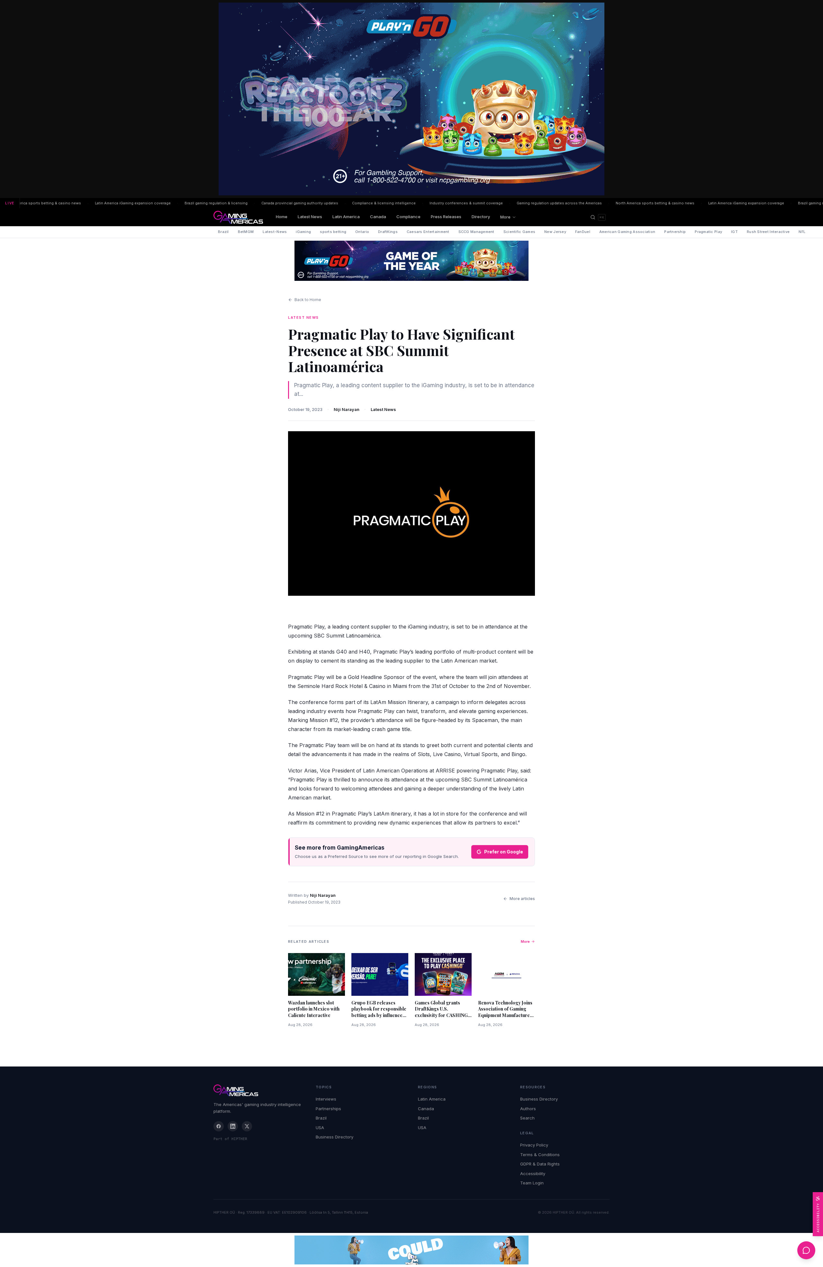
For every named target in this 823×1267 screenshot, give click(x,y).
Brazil (223, 231)
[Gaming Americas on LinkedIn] (233, 1126)
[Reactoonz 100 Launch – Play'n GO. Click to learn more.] (411, 99)
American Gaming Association (627, 231)
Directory (481, 216)
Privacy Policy (534, 1144)
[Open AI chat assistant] (806, 1250)
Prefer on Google (503, 851)
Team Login (532, 1182)
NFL (802, 231)
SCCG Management (476, 231)
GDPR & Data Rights (540, 1163)
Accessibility (532, 1173)
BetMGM (246, 231)
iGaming (303, 231)
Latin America (346, 216)
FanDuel (582, 231)
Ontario (362, 231)
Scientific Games (519, 231)
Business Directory (334, 1136)
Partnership (675, 231)
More (505, 216)
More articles (522, 898)
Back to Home (307, 299)
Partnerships (328, 1108)
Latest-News (275, 231)
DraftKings (388, 231)
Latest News (310, 216)
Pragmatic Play (708, 231)
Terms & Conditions (540, 1154)
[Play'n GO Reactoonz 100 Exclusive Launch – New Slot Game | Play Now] (411, 261)
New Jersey (555, 231)
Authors (528, 1108)
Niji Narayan (346, 409)
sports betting (333, 231)
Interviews (326, 1099)
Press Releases (446, 216)
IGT (734, 231)
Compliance (408, 216)
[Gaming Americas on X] (247, 1126)
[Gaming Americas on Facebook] (218, 1126)
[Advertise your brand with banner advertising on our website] (411, 1250)
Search (527, 1117)
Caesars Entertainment (428, 231)
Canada (378, 216)
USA (320, 1127)
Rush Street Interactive (768, 231)
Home (281, 216)
